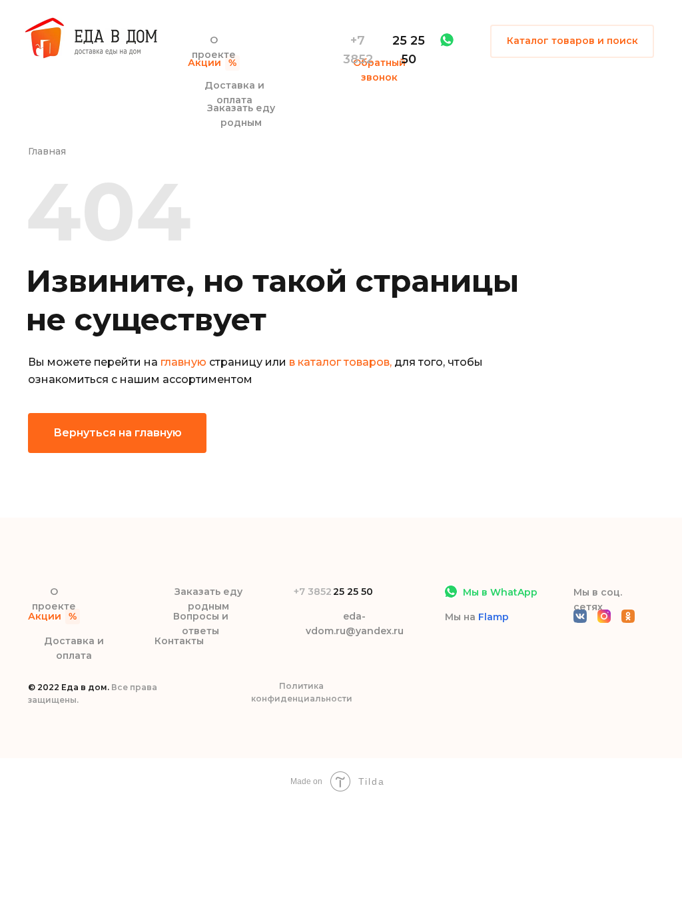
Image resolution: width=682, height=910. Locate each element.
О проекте (214, 47)
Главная (47, 151)
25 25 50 (408, 50)
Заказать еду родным (241, 115)
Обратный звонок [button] (379, 70)
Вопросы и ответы (200, 623)
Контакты (179, 641)
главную (183, 362)
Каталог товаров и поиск (572, 41)
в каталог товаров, (340, 362)
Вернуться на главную (117, 432)
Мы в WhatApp (500, 592)
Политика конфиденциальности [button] (301, 692)
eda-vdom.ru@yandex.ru (355, 623)
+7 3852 (358, 50)
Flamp (493, 617)
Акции (204, 63)
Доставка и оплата (234, 92)
